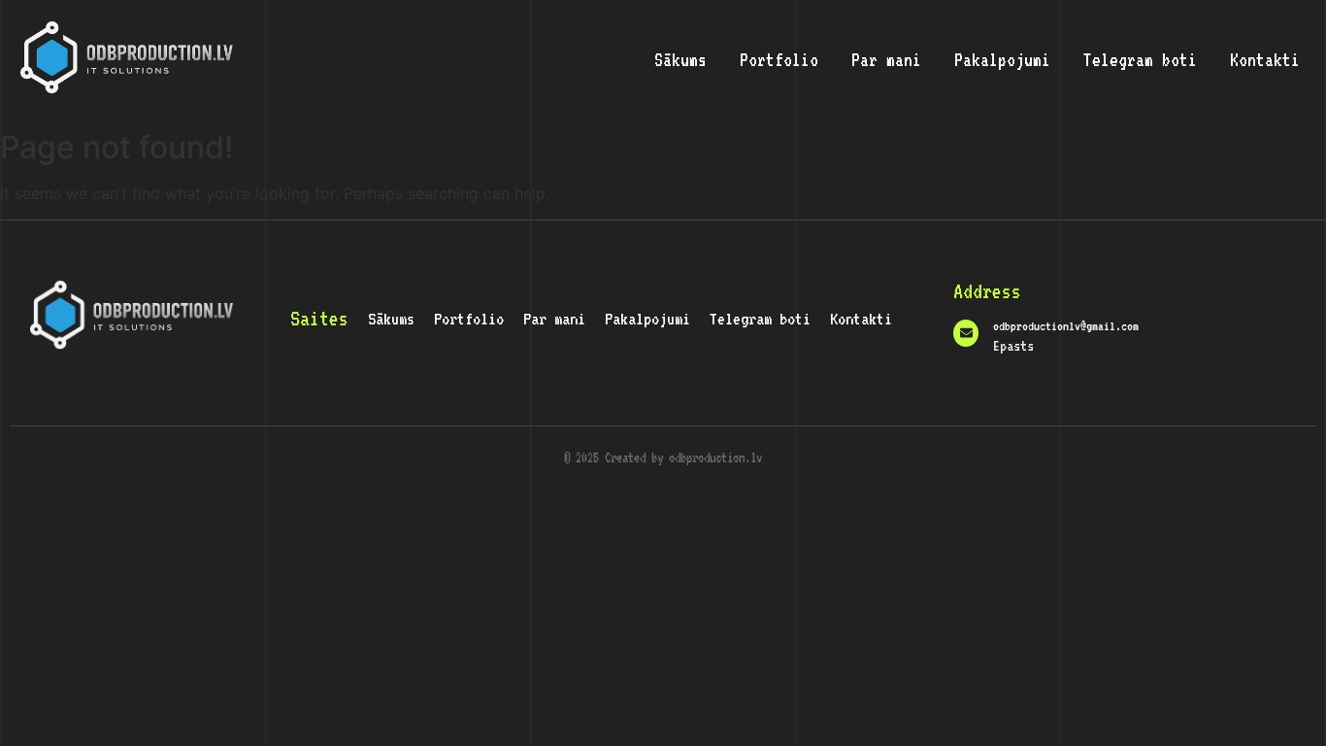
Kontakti (1265, 59)
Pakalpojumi (1002, 59)
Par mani (886, 59)
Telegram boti (1140, 59)
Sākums (680, 59)
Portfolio (779, 59)
